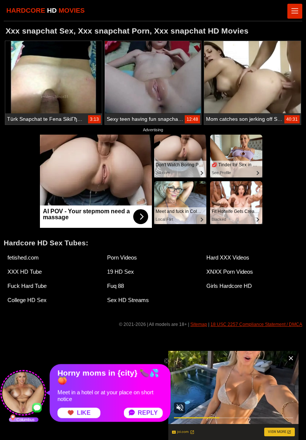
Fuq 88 (115, 286)
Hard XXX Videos (227, 257)
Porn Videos (122, 257)
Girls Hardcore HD (229, 286)
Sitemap (198, 324)
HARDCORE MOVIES (45, 10)
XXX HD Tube (24, 271)
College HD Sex (27, 300)
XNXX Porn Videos (229, 271)
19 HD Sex (120, 271)
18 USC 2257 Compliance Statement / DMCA (256, 324)
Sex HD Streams (128, 300)
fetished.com (23, 257)
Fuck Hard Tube (27, 286)
